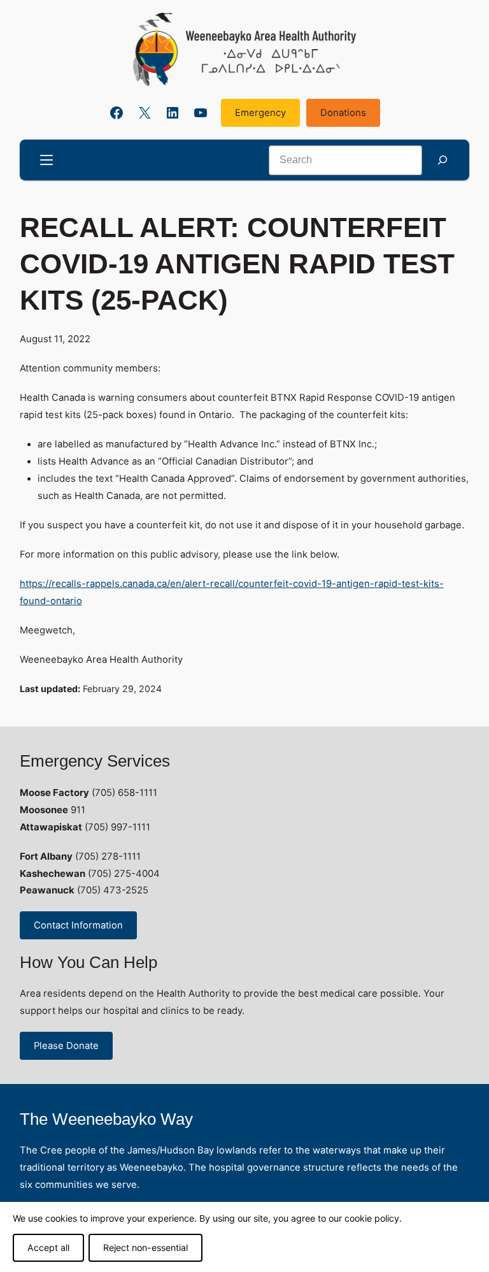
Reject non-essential (145, 1247)
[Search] (443, 160)
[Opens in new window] (244, 49)
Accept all (48, 1247)
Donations (343, 113)
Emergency (260, 113)
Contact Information (78, 925)
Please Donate (66, 1046)
